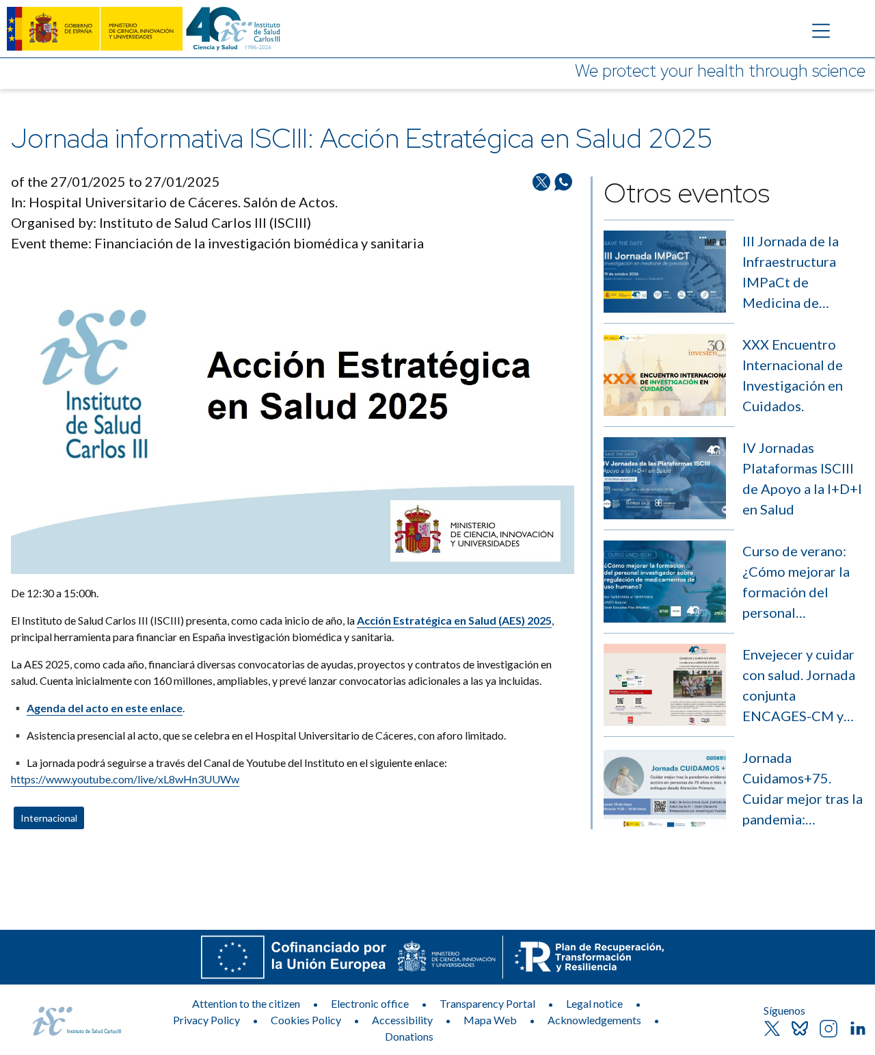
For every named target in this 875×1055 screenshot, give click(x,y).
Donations (409, 1036)
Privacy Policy (206, 1019)
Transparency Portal (487, 1003)
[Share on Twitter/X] (541, 217)
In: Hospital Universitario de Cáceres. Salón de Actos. (174, 202)
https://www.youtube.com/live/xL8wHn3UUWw (125, 778)
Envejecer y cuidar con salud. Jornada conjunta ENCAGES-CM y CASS (798, 686)
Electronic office (370, 1003)
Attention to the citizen (246, 1003)
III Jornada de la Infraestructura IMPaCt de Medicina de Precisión (790, 273)
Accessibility (402, 1019)
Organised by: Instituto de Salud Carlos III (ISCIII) (161, 222)
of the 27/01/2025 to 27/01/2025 (115, 181)
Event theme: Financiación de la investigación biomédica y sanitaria (217, 243)
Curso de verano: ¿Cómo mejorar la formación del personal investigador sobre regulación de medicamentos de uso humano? (800, 583)
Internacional (49, 818)
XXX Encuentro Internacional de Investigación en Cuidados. (792, 375)
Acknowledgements (594, 1019)
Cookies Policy (306, 1019)
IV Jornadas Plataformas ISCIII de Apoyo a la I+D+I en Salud (802, 478)
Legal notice (594, 1003)
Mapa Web (490, 1019)
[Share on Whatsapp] (563, 217)
